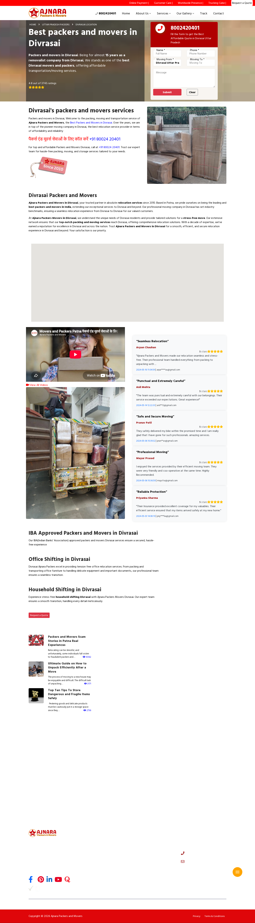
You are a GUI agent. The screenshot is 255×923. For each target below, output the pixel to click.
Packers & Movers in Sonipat (199, 740)
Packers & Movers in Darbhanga (201, 782)
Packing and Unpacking (92, 863)
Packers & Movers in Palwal (147, 752)
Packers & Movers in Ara (41, 787)
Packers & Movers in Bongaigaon (98, 811)
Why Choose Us (139, 843)
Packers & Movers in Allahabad (97, 764)
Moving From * (165, 59)
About (134, 838)
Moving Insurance (89, 868)
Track (203, 13)
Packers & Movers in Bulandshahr (98, 752)
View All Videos (38, 385)
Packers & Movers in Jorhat (43, 805)
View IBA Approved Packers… (50, 552)
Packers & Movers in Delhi (42, 734)
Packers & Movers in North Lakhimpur (49, 817)
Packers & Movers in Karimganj (97, 817)
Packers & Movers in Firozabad (45, 776)
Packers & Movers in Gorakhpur (149, 770)
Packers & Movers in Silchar (147, 799)
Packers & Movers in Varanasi (200, 758)
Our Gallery (184, 13)
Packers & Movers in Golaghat (200, 811)
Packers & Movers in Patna (146, 776)
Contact (218, 13)
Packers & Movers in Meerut (147, 740)
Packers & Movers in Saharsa (43, 799)
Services (162, 13)
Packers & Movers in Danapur (148, 793)
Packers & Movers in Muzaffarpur (46, 782)
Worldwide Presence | (190, 3)
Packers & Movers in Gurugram (149, 734)
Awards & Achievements (144, 854)
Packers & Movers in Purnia (147, 782)
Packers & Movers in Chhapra (96, 793)
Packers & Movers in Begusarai (149, 787)
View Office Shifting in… (46, 583)
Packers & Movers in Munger (43, 793)
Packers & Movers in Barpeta (200, 817)
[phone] (160, 29)
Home (126, 13)
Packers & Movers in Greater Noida (99, 740)
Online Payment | (139, 3)
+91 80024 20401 (104, 139)
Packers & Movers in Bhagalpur (97, 782)
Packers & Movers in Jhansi (94, 776)
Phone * (194, 50)
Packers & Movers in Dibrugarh (201, 799)
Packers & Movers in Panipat (43, 746)
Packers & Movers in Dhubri (147, 811)
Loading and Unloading (92, 858)
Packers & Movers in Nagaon (95, 805)
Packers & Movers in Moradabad (46, 770)
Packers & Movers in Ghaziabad (45, 740)
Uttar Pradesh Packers (56, 25)
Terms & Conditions (215, 916)
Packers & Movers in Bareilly (147, 764)
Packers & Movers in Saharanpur (97, 770)
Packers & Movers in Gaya (198, 776)
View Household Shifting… (48, 609)
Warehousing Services (92, 873)
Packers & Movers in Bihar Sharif (98, 787)
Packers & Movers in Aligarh (199, 764)
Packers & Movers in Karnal (147, 746)
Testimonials (137, 849)
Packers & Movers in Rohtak (199, 746)
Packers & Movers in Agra (146, 758)
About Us (142, 13)
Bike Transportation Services (96, 854)
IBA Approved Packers (92, 879)
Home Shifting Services (93, 838)
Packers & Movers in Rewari (43, 752)
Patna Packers (87, 883)
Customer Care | (163, 3)
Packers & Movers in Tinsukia (148, 805)
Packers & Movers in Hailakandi (149, 817)
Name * (160, 50)
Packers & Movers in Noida (94, 734)
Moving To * (197, 59)
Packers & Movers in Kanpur (43, 758)
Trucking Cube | (217, 3)
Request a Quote (39, 615)
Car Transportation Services (95, 849)
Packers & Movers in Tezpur (199, 805)
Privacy (196, 916)
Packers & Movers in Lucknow (200, 752)
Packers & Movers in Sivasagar (44, 811)
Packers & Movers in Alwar (94, 746)
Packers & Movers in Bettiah (199, 793)
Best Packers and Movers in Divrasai (91, 122)
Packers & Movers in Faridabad (201, 734)
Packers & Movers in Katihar (199, 787)
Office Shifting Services (93, 843)
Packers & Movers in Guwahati (97, 799)
